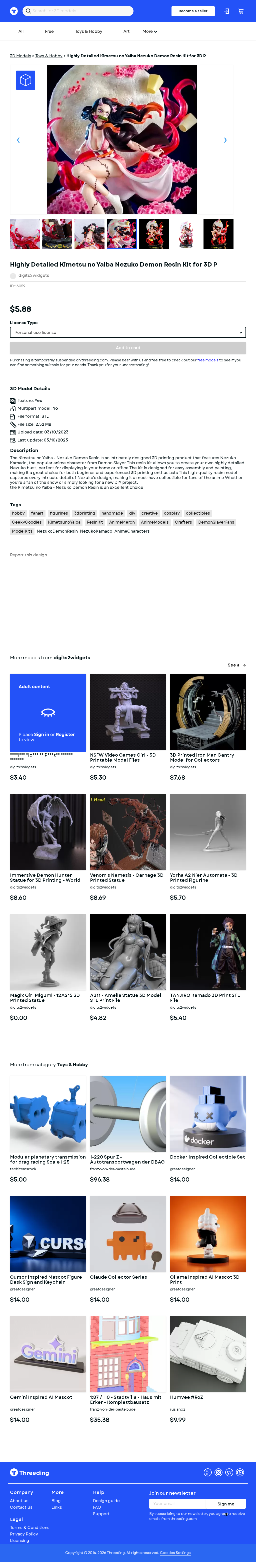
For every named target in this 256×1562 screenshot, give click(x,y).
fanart (37, 513)
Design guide (106, 1501)
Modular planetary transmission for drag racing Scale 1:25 (48, 1160)
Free (49, 31)
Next (225, 140)
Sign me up (226, 1505)
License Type (24, 323)
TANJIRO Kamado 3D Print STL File (205, 998)
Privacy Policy (24, 1534)
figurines (59, 513)
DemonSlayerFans (216, 522)
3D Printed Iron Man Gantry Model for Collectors (202, 758)
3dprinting (84, 513)
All (21, 31)
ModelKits (22, 531)
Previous (18, 140)
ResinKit (95, 522)
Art (127, 31)
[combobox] (128, 332)
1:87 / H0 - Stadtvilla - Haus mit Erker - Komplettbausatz (126, 1400)
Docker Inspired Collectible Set (207, 1157)
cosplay (172, 513)
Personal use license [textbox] (35, 332)
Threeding (29, 1472)
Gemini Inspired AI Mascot (41, 1398)
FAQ (97, 1507)
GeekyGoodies (27, 522)
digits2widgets (33, 275)
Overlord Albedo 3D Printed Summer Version (41, 758)
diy (132, 513)
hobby (18, 513)
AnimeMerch (122, 522)
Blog (56, 1501)
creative (150, 513)
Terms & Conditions (30, 1527)
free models (208, 360)
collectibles (198, 513)
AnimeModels (155, 522)
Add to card (128, 348)
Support (101, 1514)
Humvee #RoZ (186, 1398)
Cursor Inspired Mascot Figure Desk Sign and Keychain (46, 1280)
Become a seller (193, 11)
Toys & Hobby (88, 31)
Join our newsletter (172, 1493)
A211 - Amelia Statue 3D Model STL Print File (125, 998)
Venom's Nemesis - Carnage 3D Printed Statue (127, 878)
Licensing (19, 1540)
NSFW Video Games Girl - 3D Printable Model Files (123, 758)
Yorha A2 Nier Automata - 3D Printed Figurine (204, 878)
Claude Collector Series (118, 1277)
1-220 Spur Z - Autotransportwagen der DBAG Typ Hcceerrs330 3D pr (127, 1160)
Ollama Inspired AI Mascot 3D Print (205, 1280)
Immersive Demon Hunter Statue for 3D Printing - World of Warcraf (45, 878)
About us (19, 1501)
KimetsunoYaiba (64, 522)
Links (57, 1507)
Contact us (21, 1507)
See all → (237, 665)
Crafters (183, 522)
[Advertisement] (128, 605)
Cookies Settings (175, 1552)
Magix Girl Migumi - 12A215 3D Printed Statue (45, 998)
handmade (112, 513)
